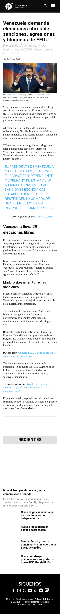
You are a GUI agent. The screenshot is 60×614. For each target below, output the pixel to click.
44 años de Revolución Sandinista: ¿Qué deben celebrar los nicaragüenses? (27, 387)
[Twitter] (24, 591)
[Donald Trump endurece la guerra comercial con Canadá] (30, 467)
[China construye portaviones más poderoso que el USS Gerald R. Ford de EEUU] (10, 560)
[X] (23, 423)
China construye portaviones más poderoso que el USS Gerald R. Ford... (38, 559)
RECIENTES (30, 440)
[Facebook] (16, 423)
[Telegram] (30, 423)
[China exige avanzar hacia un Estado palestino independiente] (10, 516)
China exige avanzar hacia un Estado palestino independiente (37, 515)
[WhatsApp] (37, 423)
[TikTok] (36, 591)
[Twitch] (47, 591)
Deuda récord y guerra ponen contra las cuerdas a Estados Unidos (38, 544)
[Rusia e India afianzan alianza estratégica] (10, 530)
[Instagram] (19, 591)
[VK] (44, 423)
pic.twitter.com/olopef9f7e (30, 208)
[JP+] (16, 6)
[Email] (51, 423)
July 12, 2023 (44, 216)
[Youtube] (30, 591)
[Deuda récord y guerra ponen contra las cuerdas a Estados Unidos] (10, 545)
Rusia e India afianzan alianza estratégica (34, 528)
